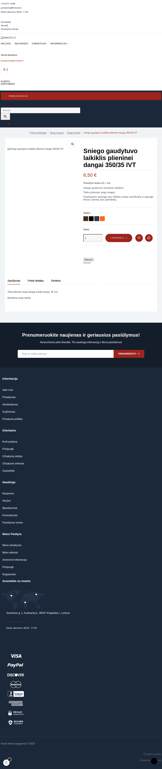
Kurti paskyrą (9, 441)
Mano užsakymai (11, 545)
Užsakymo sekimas (13, 463)
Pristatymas (9, 397)
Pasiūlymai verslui (12, 522)
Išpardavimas (9, 508)
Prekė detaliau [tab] (36, 280)
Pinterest (104, 262)
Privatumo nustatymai (150, 760)
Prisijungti (8, 449)
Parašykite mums (16, 620)
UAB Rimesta (43, 743)
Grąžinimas (8, 411)
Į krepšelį (117, 238)
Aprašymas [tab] (13, 280)
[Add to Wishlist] (139, 238)
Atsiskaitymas (10, 404)
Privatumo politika (12, 419)
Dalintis (95, 262)
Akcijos (6, 500)
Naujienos (8, 493)
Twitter (99, 262)
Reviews (56, 280)
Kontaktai (5, 22)
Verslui (4, 25)
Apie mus (7, 390)
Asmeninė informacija (14, 559)
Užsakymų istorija (9, 29)
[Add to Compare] (149, 238)
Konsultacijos (10, 515)
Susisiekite (8, 470)
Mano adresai (10, 552)
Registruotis (9, 574)
